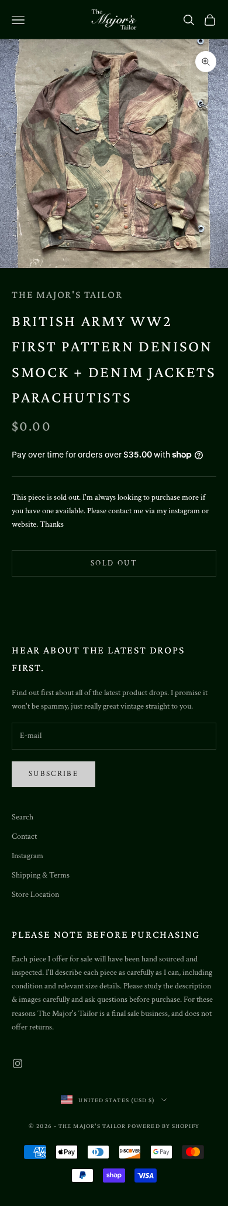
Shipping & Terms (41, 875)
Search (22, 817)
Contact (24, 836)
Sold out (114, 563)
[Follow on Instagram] (17, 1063)
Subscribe (53, 774)
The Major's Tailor (67, 294)
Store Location (35, 894)
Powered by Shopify (163, 1125)
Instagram (27, 856)
